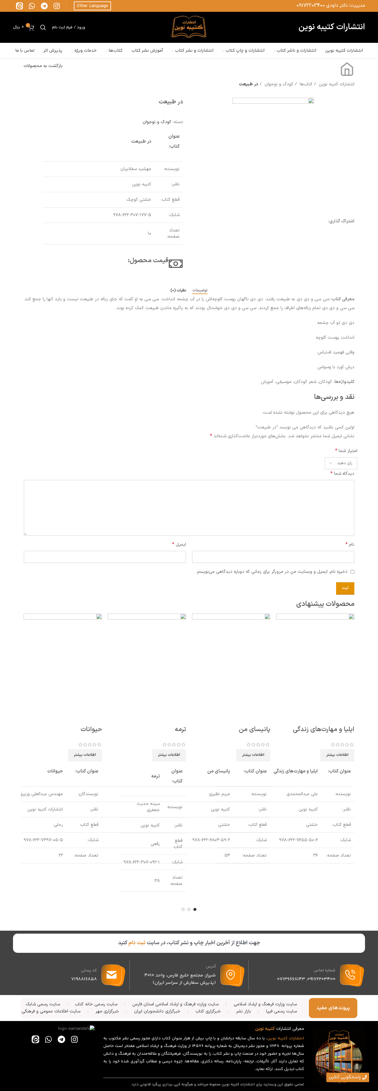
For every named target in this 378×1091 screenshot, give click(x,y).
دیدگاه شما (342, 473)
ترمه (180, 729)
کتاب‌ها (305, 84)
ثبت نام (137, 943)
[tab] (200, 290)
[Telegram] (44, 5)
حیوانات (91, 729)
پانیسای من (254, 729)
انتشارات (296, 1038)
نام (350, 544)
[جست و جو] (43, 27)
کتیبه (283, 1038)
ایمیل (179, 544)
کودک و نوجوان (278, 84)
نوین (271, 1038)
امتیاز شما (346, 450)
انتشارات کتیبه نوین (335, 84)
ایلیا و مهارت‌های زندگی (323, 729)
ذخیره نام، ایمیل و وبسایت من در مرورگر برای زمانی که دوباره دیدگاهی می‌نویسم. (272, 571)
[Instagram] (56, 5)
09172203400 (310, 5)
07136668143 (291, 979)
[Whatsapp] (31, 5)
